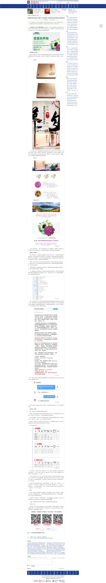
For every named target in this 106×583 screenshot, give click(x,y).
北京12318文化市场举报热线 (63, 581)
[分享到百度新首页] (42, 532)
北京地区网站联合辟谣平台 (35, 581)
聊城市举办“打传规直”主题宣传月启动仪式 (53, 551)
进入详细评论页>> (61, 568)
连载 (74, 7)
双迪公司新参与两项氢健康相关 (72, 29)
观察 (49, 4)
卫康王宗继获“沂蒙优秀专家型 (72, 42)
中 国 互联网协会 (43, 581)
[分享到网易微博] (36, 532)
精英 (65, 4)
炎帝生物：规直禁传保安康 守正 (72, 24)
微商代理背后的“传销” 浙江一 (72, 98)
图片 (71, 4)
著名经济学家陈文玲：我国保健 (72, 49)
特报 (46, 7)
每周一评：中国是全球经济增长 (72, 48)
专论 (46, 4)
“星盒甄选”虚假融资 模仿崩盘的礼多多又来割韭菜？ (36, 544)
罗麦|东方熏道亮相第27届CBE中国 (72, 40)
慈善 (46, 6)
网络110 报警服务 (49, 581)
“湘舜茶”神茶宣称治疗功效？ (72, 100)
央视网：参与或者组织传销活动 (72, 53)
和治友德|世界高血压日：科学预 (72, 37)
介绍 (71, 7)
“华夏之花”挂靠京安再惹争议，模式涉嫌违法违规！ (36, 551)
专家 (59, 4)
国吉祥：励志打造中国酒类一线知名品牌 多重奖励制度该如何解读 (41, 538)
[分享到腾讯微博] (34, 532)
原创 (52, 7)
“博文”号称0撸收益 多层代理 (72, 25)
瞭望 (59, 6)
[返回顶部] (101, 26)
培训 (49, 6)
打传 (40, 7)
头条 (33, 4)
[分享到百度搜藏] (37, 532)
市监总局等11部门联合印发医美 (72, 68)
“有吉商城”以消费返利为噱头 (72, 93)
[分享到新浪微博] (31, 532)
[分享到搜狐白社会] (43, 532)
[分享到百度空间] (41, 532)
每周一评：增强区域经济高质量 (72, 51)
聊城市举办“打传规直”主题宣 (72, 71)
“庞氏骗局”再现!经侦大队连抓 (72, 102)
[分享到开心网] (38, 532)
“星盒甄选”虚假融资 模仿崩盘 (72, 80)
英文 (34, 571)
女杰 (62, 4)
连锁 (62, 7)
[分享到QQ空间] (32, 532)
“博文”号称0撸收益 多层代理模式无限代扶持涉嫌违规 (36, 552)
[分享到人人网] (35, 532)
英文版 (37, 4)
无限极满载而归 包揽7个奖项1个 (72, 36)
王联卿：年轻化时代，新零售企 (72, 59)
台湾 (33, 6)
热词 (37, 7)
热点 (33, 7)
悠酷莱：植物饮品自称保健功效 (72, 27)
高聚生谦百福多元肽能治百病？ (72, 19)
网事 (77, 4)
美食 (77, 6)
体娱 (74, 6)
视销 (65, 7)
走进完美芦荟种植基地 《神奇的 (72, 34)
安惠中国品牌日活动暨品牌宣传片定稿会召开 (35, 550)
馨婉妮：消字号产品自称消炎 (72, 78)
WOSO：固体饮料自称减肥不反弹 (72, 18)
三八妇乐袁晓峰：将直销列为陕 (72, 54)
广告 (77, 7)
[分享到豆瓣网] (40, 532)
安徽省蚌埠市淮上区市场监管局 (72, 66)
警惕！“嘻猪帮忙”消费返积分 (72, 83)
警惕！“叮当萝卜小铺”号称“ (71, 85)
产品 (52, 6)
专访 (65, 6)
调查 (37, 15)
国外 (37, 6)
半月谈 (62, 6)
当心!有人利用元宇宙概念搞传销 (72, 97)
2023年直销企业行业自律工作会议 (72, 64)
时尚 (71, 6)
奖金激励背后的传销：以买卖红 (72, 105)
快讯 (40, 6)
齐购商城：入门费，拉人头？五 (72, 90)
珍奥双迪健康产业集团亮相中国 (72, 41)
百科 (74, 4)
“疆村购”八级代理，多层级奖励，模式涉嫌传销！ (54, 546)
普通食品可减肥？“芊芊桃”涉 (72, 88)
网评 (52, 4)
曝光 (49, 7)
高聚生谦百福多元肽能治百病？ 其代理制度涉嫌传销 (55, 547)
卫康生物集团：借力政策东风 (72, 22)
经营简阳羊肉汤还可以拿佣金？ (72, 103)
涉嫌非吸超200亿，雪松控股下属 (72, 95)
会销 (59, 7)
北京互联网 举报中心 (56, 581)
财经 (40, 4)
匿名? (29, 565)
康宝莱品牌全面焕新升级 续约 (72, 32)
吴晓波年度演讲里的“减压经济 (72, 56)
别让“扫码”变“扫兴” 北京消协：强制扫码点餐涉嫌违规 (55, 553)
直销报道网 (34, 15)
